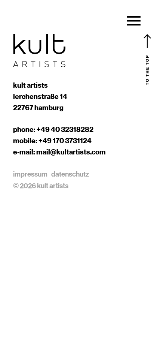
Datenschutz (70, 174)
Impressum (30, 174)
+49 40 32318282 (65, 129)
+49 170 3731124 (65, 140)
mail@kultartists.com (71, 151)
